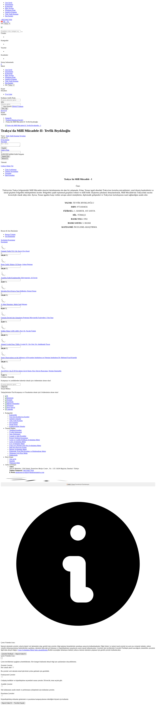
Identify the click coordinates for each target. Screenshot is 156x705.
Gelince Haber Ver (7, 166)
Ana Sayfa (8, 3)
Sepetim (12, 461)
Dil (2, 23)
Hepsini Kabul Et (20, 654)
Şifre (2, 102)
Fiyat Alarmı (5, 140)
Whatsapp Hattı (10, 10)
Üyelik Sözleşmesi (15, 432)
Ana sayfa (12, 459)
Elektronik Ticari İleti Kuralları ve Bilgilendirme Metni (27, 451)
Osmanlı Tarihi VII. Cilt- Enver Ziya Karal (15, 251)
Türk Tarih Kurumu (11, 14)
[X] (6, 396)
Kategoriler (9, 6)
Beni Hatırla (7, 106)
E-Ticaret (72, 484)
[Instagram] (9, 398)
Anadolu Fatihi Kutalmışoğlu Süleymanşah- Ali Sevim (19, 278)
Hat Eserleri (9, 16)
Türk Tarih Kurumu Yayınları (16, 136)
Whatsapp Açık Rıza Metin (18, 453)
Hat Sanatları (13, 422)
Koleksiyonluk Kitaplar (17, 426)
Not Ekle (4, 142)
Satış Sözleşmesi (14, 434)
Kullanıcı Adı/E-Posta (8, 98)
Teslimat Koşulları (15, 430)
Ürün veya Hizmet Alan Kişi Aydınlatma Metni (25, 445)
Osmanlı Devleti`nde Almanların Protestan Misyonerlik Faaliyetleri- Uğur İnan (27, 318)
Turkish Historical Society (14, 120)
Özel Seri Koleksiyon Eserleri (19, 417)
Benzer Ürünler (10, 234)
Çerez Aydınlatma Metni (17, 442)
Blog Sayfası (9, 8)
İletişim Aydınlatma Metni (18, 449)
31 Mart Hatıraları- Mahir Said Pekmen (14, 304)
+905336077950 (6, 20)
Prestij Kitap (13, 424)
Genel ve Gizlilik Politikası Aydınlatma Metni (24, 440)
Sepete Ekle (5, 156)
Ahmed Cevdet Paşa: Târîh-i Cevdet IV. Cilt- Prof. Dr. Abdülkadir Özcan (25, 344)
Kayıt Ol (4, 110)
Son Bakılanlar (10, 236)
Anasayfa (8, 118)
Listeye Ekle (5, 150)
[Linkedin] (9, 409)
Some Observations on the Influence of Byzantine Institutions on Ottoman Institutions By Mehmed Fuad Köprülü (39, 358)
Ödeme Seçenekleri (11, 171)
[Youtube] (8, 400)
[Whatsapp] (9, 405)
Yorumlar (8, 173)
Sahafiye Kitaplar (11, 12)
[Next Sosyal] (10, 407)
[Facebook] (9, 402)
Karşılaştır (4, 242)
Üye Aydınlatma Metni (17, 444)
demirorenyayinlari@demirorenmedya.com (29, 472)
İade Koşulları (10, 175)
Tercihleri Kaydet (19, 703)
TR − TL (6, 21)
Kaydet (4, 148)
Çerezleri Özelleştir (7, 654)
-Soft (68, 484)
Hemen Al (5, 158)
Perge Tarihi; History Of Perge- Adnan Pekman (17, 264)
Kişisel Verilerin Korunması (18, 438)
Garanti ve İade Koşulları (17, 436)
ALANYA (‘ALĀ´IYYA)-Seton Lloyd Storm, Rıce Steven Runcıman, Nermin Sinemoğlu (31, 371)
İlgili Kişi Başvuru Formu (18, 447)
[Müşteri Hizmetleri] (12, 404)
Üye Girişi (8, 94)
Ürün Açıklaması (10, 169)
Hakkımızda (13, 455)
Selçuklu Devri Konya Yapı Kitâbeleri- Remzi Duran (18, 291)
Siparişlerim (9, 4)
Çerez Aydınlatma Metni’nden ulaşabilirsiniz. (33, 650)
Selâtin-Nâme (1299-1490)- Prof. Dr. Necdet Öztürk (18, 331)
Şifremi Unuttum (17, 106)
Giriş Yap (4, 108)
